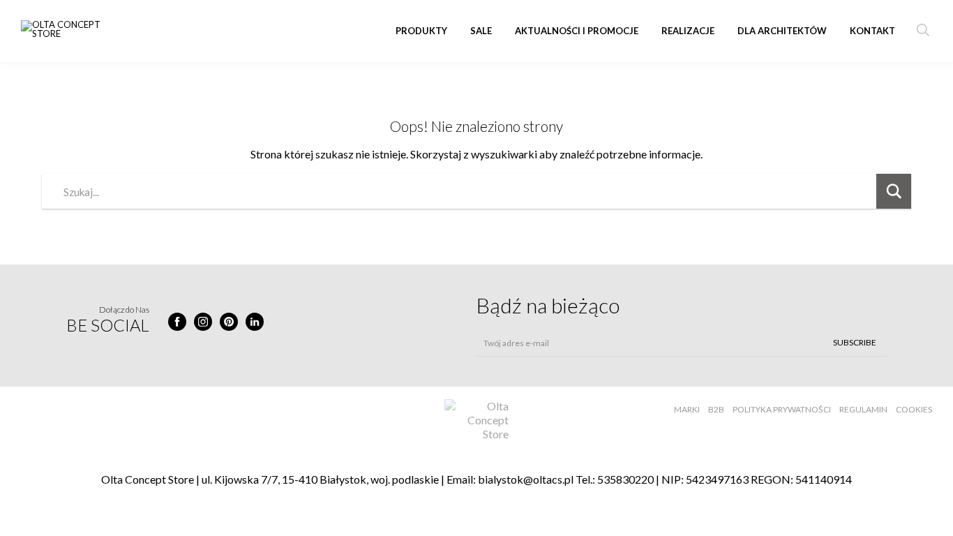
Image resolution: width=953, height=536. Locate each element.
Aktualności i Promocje (576, 30)
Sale (481, 30)
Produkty (421, 30)
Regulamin (863, 409)
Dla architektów (782, 30)
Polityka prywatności (782, 409)
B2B (716, 409)
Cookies (914, 409)
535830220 (625, 479)
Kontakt (872, 30)
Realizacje (687, 30)
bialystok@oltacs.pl (525, 479)
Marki (687, 409)
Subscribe (854, 342)
